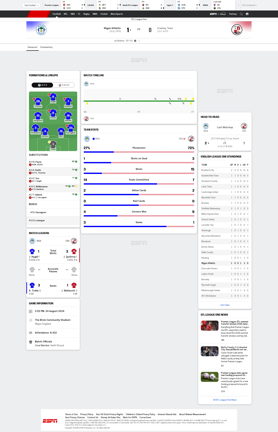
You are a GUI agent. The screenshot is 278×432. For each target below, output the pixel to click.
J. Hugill (38, 181)
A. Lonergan (39, 220)
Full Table (225, 305)
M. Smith (38, 165)
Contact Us (92, 417)
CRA (92, 119)
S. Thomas (40, 173)
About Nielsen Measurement (192, 414)
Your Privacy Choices (75, 417)
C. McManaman (40, 187)
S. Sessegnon (39, 212)
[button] (241, 14)
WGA (92, 84)
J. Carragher (41, 198)
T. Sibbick (37, 195)
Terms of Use (71, 414)
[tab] (42, 85)
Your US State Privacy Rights (109, 414)
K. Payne (37, 162)
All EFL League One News (225, 400)
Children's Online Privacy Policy (140, 414)
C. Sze (36, 178)
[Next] (238, 5)
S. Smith (37, 170)
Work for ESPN (130, 417)
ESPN (38, 14)
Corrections (145, 417)
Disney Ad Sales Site (110, 417)
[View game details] (225, 141)
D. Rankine (39, 189)
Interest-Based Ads (167, 414)
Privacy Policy (86, 414)
